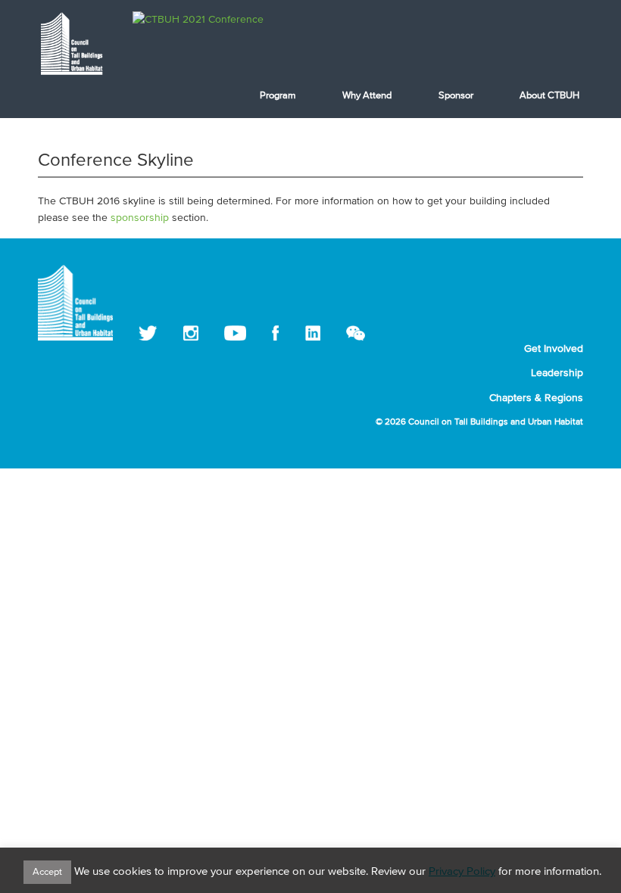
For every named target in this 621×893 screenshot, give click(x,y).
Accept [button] (47, 872)
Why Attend (367, 96)
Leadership (557, 373)
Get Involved (553, 349)
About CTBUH (549, 96)
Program (278, 96)
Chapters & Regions (536, 398)
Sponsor (455, 96)
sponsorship (140, 218)
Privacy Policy (462, 871)
